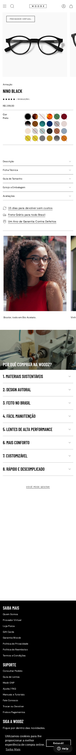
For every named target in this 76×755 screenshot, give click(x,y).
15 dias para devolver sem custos (30, 208)
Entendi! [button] (58, 743)
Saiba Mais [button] (13, 749)
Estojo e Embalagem (14, 187)
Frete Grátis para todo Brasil (26, 215)
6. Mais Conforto (16, 442)
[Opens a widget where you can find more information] (62, 748)
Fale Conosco (10, 700)
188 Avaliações (23, 99)
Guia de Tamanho (12, 178)
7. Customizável (15, 455)
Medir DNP (8, 682)
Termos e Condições (14, 655)
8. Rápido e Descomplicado (24, 469)
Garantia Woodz (12, 637)
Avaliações (9, 195)
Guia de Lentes (11, 676)
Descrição (8, 161)
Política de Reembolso (15, 649)
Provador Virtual (20, 19)
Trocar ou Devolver (13, 706)
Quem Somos (10, 614)
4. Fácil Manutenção (19, 416)
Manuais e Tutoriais (14, 694)
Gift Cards (8, 631)
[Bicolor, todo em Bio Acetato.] (35, 273)
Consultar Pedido (12, 670)
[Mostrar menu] (4, 6)
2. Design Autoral (17, 389)
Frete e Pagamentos (14, 712)
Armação (7, 84)
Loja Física (8, 626)
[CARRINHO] (71, 6)
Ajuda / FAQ (9, 688)
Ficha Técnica (10, 170)
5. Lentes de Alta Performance (27, 429)
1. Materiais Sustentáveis (23, 376)
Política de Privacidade (15, 643)
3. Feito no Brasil (16, 402)
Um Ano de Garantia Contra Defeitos (32, 221)
